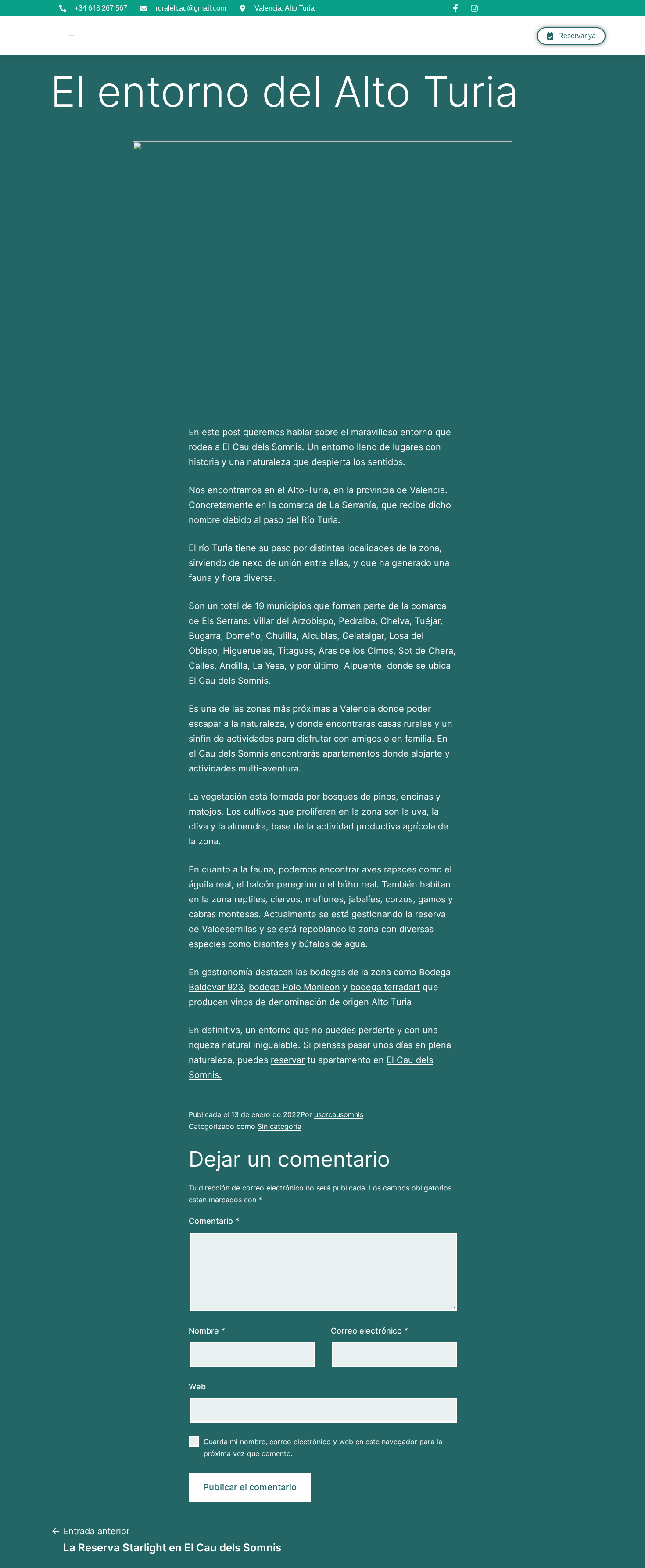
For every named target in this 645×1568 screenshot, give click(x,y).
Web (197, 1386)
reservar (288, 1060)
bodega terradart (385, 987)
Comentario (214, 1221)
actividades (212, 768)
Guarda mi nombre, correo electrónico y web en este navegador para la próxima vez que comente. (323, 1447)
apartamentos (351, 753)
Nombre (207, 1330)
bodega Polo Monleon (294, 987)
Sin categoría (279, 1126)
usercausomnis (338, 1114)
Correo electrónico (369, 1330)
